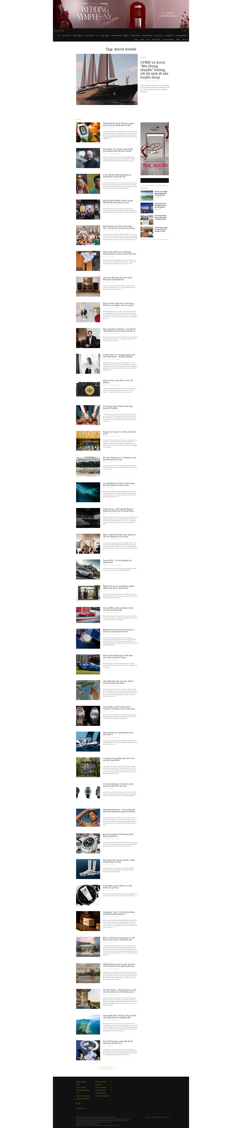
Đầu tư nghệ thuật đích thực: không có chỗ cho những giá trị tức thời (119, 535)
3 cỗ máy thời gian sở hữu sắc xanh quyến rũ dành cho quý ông (118, 785)
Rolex (136, 39)
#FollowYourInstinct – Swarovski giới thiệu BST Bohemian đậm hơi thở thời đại (119, 811)
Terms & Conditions (157, 1117)
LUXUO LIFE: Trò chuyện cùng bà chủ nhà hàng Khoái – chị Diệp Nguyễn (119, 356)
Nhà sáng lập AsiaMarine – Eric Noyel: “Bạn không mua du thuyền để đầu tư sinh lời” (119, 331)
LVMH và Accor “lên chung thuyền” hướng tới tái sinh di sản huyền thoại (154, 70)
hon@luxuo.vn (95, 1123)
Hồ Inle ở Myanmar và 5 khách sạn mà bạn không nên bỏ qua (119, 458)
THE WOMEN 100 (169, 35)
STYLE (59, 35)
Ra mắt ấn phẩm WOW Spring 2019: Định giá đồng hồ (118, 835)
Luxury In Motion (78, 35)
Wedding (126, 35)
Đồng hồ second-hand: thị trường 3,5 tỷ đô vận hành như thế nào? (118, 630)
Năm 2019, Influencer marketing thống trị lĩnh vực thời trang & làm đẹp (119, 253)
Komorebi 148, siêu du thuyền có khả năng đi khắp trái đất (119, 861)
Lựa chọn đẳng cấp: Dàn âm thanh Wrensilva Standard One (117, 278)
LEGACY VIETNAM (135, 35)
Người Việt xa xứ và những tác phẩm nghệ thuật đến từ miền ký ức (119, 587)
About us (185, 39)
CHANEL (142, 39)
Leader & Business (116, 35)
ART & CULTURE (67, 35)
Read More (143, 91)
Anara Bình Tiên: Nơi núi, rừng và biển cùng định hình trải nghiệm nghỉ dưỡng (119, 1017)
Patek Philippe (156, 39)
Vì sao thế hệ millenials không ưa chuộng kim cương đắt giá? (117, 176)
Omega (178, 39)
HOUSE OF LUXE (159, 35)
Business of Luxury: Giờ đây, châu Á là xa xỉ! (119, 433)
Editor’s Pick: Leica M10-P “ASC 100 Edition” (118, 381)
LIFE (97, 35)
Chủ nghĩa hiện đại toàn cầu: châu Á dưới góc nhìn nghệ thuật (118, 682)
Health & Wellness (147, 35)
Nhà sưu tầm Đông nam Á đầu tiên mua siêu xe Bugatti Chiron (118, 656)
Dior (148, 39)
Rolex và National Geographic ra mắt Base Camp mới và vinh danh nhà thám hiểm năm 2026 (119, 940)
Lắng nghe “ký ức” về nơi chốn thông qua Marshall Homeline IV (118, 913)
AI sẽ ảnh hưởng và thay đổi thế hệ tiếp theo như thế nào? (118, 1042)
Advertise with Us (81, 1108)
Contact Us (148, 1117)
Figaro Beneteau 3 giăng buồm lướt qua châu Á (118, 733)
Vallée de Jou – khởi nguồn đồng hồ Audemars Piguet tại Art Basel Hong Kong (118, 511)
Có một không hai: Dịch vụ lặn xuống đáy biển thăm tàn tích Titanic (118, 484)
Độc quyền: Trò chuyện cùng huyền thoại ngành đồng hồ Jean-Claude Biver (118, 151)
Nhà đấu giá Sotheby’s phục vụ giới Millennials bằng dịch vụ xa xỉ (118, 201)
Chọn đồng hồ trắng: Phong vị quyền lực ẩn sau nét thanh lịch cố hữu (118, 124)
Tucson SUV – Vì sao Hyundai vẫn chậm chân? (117, 561)
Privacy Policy (166, 1117)
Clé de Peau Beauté (168, 39)
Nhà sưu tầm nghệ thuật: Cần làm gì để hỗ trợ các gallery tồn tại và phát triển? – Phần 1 (118, 305)
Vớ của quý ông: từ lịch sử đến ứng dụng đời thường (118, 407)
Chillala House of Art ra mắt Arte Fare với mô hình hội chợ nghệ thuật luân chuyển (119, 966)
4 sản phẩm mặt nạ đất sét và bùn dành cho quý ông (117, 886)
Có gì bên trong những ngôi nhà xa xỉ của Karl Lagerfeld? (119, 759)
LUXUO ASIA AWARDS (181, 35)
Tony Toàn (115, 1125)
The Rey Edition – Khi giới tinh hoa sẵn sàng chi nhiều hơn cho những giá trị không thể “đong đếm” (119, 992)
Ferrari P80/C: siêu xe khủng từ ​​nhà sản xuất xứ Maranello (118, 609)
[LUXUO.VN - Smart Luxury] (59, 30)
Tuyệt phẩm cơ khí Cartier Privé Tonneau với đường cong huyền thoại (119, 708)
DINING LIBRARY (104, 35)
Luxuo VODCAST (89, 35)
